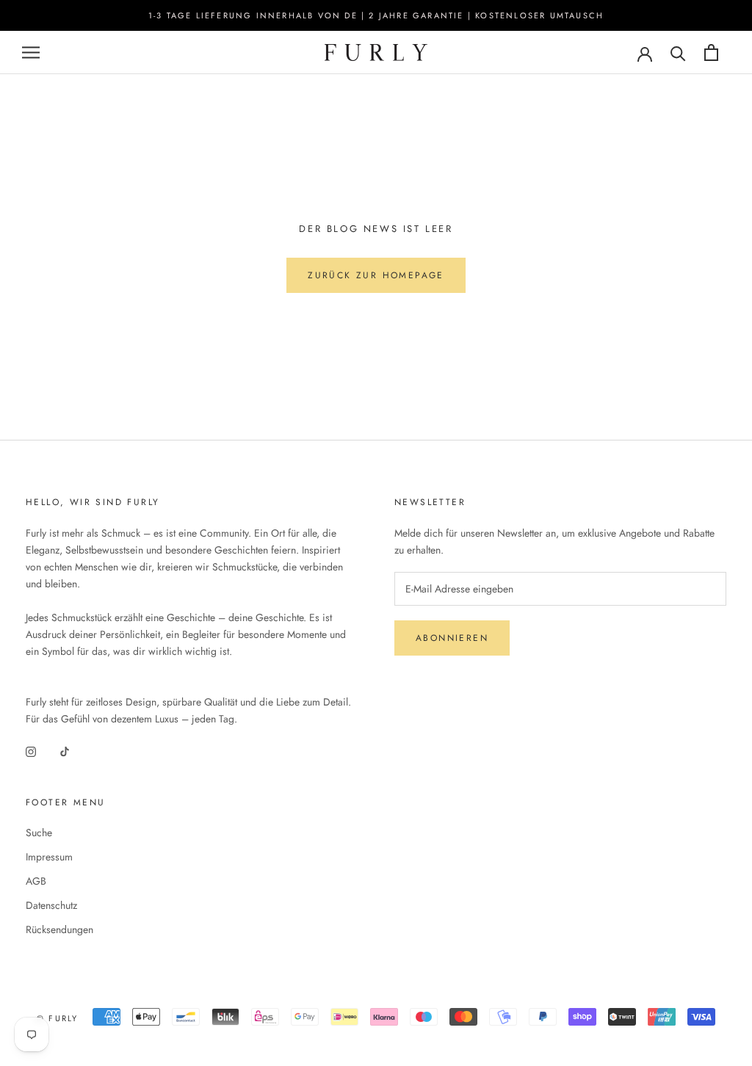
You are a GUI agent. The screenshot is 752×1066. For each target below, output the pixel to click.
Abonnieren (452, 638)
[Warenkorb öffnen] (711, 52)
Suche (39, 832)
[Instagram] (31, 750)
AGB (36, 881)
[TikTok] (64, 750)
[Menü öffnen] (31, 52)
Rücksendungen (59, 929)
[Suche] (678, 52)
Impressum (49, 856)
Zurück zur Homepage (376, 275)
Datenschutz (51, 905)
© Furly (57, 1018)
